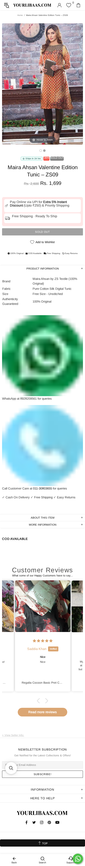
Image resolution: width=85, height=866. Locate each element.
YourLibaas (32, 5)
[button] (39, 701)
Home (20, 15)
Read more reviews (42, 712)
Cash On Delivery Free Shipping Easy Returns (39, 497)
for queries (60, 488)
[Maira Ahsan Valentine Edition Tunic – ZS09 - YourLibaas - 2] (44, 150)
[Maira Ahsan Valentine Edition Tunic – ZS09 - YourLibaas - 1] (40, 150)
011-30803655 (42, 488)
